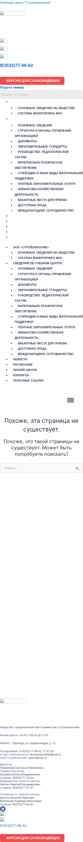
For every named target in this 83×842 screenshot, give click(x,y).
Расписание (23, 221)
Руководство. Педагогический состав (42, 154)
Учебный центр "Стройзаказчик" (25, 3)
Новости (19, 216)
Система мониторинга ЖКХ (40, 113)
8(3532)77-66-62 (16, 65)
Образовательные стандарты (42, 146)
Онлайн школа (25, 226)
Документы (27, 141)
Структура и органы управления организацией (43, 133)
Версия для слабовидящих (32, 81)
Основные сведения (35, 125)
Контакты (20, 232)
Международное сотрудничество (45, 210)
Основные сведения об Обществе (46, 108)
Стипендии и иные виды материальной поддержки (49, 176)
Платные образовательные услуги (46, 183)
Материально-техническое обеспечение (39, 165)
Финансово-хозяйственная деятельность (39, 191)
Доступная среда (32, 205)
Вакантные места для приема (42, 200)
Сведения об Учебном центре (39, 118)
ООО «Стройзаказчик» (31, 101)
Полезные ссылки (28, 237)
